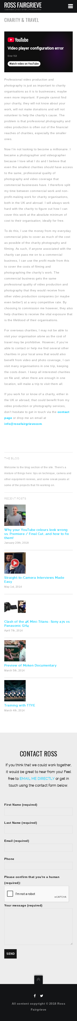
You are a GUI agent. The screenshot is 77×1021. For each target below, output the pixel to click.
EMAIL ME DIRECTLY (37, 779)
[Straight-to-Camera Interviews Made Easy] (38, 563)
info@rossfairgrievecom (23, 423)
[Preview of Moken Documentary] (38, 650)
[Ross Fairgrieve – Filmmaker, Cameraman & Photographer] (23, 6)
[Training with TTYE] (38, 690)
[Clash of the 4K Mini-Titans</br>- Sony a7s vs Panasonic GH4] (38, 607)
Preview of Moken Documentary (30, 665)
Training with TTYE (19, 705)
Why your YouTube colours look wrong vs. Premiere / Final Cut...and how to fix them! (36, 534)
